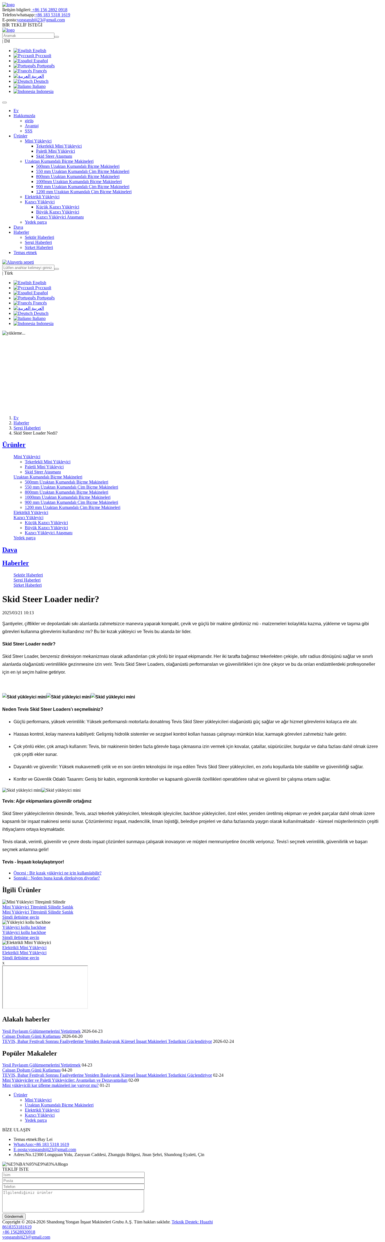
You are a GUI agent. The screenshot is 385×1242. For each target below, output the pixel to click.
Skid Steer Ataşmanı (54, 156)
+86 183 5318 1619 (52, 14)
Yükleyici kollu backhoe (24, 927)
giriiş (29, 120)
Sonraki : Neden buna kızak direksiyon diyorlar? (57, 878)
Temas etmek (25, 252)
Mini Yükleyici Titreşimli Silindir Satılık (37, 907)
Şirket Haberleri (39, 247)
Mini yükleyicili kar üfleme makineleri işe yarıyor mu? (50, 1085)
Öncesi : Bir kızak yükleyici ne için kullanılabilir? (57, 873)
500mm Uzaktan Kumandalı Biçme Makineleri (78, 166)
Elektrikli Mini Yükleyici (24, 947)
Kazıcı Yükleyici (28, 517)
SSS (28, 130)
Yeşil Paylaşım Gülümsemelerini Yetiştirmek (41, 1031)
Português (45, 65)
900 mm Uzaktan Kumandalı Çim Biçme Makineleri (82, 186)
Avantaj (32, 125)
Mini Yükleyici (27, 456)
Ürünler (14, 444)
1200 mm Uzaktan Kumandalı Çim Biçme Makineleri (84, 191)
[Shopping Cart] (18, 262)
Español (40, 60)
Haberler (21, 422)
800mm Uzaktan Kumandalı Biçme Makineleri (78, 176)
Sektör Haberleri (39, 237)
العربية (37, 76)
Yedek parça (36, 222)
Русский (42, 55)
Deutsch (40, 81)
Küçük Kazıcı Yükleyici (57, 206)
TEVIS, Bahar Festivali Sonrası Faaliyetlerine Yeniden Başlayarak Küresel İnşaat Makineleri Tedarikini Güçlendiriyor (107, 1041)
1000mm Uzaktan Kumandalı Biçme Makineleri (79, 181)
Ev (16, 110)
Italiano (38, 86)
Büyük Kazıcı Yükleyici (57, 212)
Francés (39, 70)
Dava (18, 227)
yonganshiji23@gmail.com (41, 19)
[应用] (56, 269)
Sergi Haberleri (38, 242)
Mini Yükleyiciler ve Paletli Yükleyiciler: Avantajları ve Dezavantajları (64, 1080)
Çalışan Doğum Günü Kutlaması (31, 1036)
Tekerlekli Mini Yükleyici (59, 146)
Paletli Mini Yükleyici (55, 151)
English (39, 50)
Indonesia (44, 91)
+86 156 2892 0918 (49, 9)
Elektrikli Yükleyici (42, 196)
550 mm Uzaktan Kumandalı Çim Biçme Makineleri (82, 171)
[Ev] (8, 4)
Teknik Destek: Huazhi (192, 1221)
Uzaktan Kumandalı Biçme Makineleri (48, 477)
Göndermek (14, 1216)
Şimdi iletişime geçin (20, 917)
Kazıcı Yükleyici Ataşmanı (60, 217)
